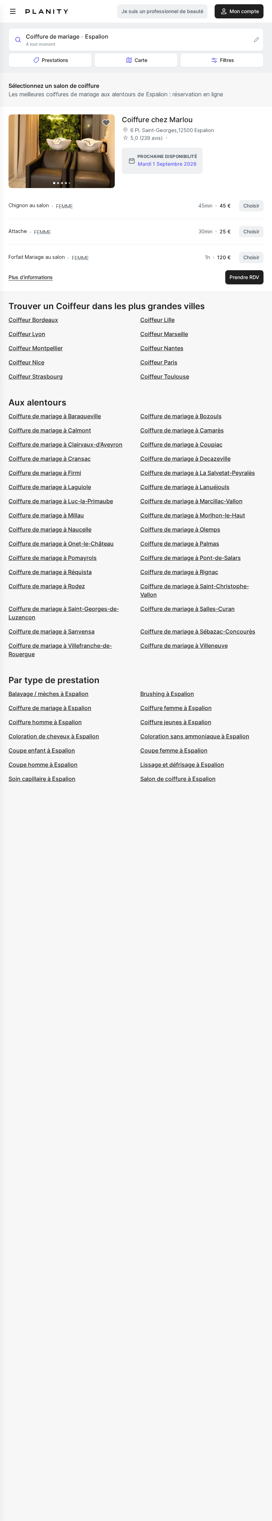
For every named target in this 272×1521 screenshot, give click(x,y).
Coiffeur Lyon (26, 333)
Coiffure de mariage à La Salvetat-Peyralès (197, 472)
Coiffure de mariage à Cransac (49, 458)
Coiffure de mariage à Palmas (179, 543)
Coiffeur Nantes (161, 348)
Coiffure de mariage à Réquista (50, 571)
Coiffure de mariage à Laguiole (49, 486)
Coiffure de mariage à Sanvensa (51, 631)
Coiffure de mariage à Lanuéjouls (185, 486)
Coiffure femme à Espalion (176, 707)
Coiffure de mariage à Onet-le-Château (61, 543)
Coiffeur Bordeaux (33, 319)
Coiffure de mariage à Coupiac (181, 444)
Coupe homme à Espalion (43, 764)
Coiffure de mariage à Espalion (49, 707)
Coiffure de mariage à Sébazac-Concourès (197, 631)
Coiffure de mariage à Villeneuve (184, 645)
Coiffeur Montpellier (35, 348)
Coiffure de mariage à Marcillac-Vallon (191, 501)
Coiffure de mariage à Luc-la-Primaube (60, 501)
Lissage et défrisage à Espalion (182, 764)
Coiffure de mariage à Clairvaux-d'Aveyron (65, 444)
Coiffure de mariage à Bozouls (181, 416)
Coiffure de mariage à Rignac (179, 571)
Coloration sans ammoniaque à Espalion (194, 736)
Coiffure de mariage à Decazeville (185, 458)
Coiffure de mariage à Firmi (44, 472)
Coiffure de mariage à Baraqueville (54, 416)
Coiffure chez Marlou (157, 119)
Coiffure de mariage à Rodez (46, 586)
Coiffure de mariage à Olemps (180, 529)
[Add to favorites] (106, 123)
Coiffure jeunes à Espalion (175, 722)
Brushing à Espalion (167, 693)
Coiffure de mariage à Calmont (49, 430)
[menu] (12, 11)
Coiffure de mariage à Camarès (182, 430)
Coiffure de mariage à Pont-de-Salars (190, 557)
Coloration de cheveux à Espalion (53, 736)
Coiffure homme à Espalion (45, 722)
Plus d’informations (30, 277)
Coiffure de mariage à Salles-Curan (187, 608)
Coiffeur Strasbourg (35, 376)
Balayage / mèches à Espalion (48, 693)
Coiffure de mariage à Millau (46, 515)
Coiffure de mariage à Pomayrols (52, 557)
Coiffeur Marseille (164, 333)
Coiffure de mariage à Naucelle (49, 529)
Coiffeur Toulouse (164, 376)
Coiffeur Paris (158, 362)
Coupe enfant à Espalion (41, 750)
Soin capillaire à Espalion (41, 778)
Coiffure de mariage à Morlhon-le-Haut (192, 515)
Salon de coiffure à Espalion (178, 778)
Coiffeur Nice (26, 362)
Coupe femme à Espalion (174, 750)
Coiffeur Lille (157, 319)
